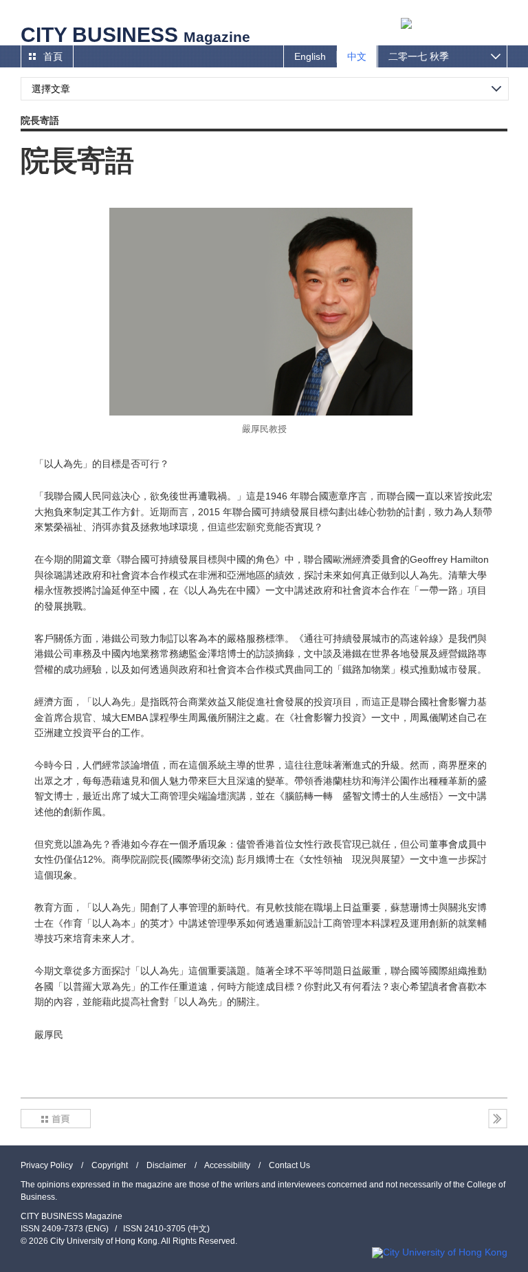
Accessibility (227, 1165)
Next (497, 1118)
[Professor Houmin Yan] (260, 312)
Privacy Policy (47, 1165)
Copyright (109, 1165)
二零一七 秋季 (418, 56)
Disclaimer (166, 1165)
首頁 (53, 56)
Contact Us (289, 1165)
